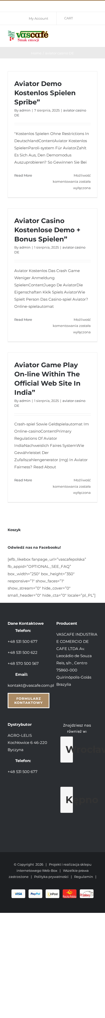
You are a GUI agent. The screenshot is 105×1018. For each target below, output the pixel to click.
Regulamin (83, 877)
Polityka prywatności (51, 877)
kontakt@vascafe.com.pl (31, 685)
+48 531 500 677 (22, 641)
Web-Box (49, 870)
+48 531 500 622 (22, 652)
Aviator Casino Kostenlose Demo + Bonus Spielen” (47, 230)
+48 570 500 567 (23, 663)
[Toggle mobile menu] (95, 35)
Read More (23, 175)
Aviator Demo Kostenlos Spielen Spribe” (45, 93)
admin (25, 110)
